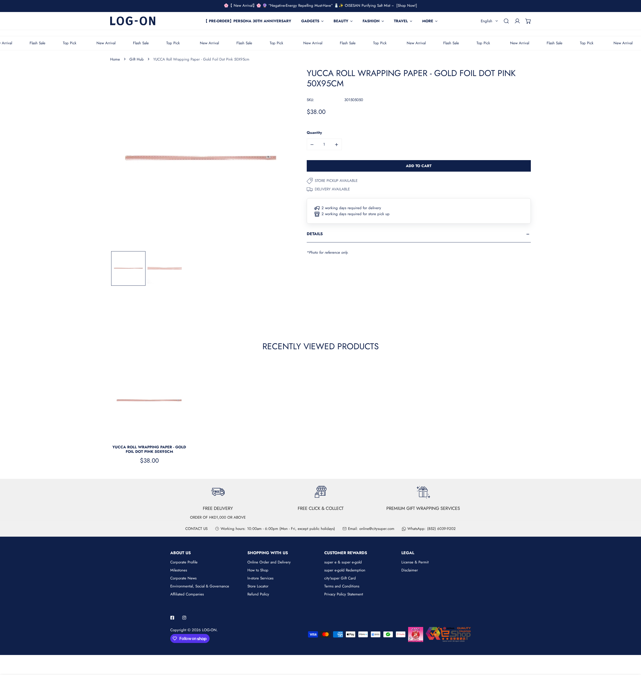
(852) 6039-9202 (441, 528)
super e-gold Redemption (344, 570)
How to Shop (257, 570)
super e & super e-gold (343, 562)
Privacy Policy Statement (343, 594)
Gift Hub (136, 59)
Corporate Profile (184, 562)
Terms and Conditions (341, 586)
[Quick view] (179, 434)
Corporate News (183, 578)
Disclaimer (409, 570)
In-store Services (260, 578)
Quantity (314, 133)
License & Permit (415, 562)
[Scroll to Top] (632, 648)
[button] (528, 21)
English (486, 21)
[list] (201, 159)
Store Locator (257, 586)
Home (115, 59)
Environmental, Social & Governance (199, 586)
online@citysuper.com (376, 528)
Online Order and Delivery (269, 562)
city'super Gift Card (340, 578)
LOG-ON (209, 630)
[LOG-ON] (132, 21)
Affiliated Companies (187, 594)
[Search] (506, 21)
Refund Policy (258, 594)
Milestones (178, 570)
